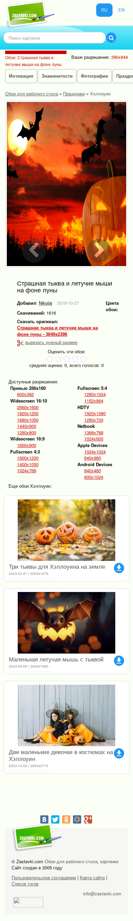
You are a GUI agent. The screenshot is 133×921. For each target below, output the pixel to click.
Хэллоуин (100, 93)
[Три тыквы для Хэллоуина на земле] (66, 530)
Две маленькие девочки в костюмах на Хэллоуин (61, 755)
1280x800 (26, 433)
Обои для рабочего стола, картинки (81, 861)
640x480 (92, 471)
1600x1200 (28, 458)
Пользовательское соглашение (44, 877)
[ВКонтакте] (44, 819)
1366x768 (93, 433)
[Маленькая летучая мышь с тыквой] (66, 623)
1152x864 (93, 401)
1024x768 (26, 471)
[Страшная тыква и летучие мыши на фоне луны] (66, 184)
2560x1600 (28, 407)
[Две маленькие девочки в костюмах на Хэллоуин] (66, 715)
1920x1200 (28, 413)
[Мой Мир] (77, 819)
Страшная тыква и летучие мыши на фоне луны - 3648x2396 (57, 331)
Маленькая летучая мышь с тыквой (56, 659)
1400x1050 (28, 464)
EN (121, 9)
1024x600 (93, 439)
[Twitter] (55, 819)
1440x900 (26, 426)
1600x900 (26, 445)
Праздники (74, 93)
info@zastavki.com (102, 893)
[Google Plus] (88, 819)
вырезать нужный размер (51, 342)
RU (104, 9)
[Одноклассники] (66, 819)
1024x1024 (95, 452)
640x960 (92, 458)
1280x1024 (95, 394)
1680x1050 (28, 420)
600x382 (25, 394)
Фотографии (94, 76)
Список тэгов (25, 883)
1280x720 (93, 420)
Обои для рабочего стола (31, 93)
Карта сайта (92, 877)
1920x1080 (95, 413)
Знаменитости (57, 76)
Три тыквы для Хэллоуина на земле (57, 566)
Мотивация (21, 76)
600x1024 (93, 477)
